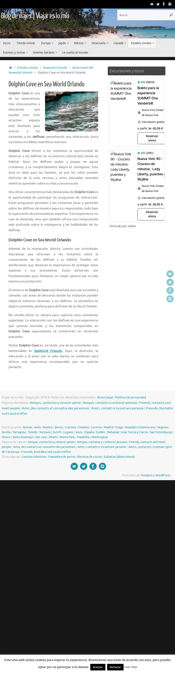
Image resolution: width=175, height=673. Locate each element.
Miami (53, 437)
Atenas (27, 427)
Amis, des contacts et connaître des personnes (55, 408)
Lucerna (96, 427)
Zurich (57, 432)
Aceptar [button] (98, 667)
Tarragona (19, 432)
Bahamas (113, 432)
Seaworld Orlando (55, 68)
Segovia (162, 427)
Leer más (130, 667)
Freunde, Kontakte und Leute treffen (46, 452)
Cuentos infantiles (33, 457)
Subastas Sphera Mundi (119, 457)
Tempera (146, 475)
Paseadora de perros (61, 457)
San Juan (41, 437)
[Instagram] (170, 4)
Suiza (78, 432)
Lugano (68, 432)
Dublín (100, 432)
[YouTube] (152, 4)
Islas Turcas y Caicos (134, 432)
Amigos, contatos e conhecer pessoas (110, 403)
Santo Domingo (23, 437)
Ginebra (83, 427)
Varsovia (45, 432)
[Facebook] (164, 4)
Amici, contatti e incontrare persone (117, 408)
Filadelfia (83, 437)
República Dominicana (140, 427)
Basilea (47, 427)
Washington (100, 437)
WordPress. (163, 475)
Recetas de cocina (89, 457)
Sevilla (6, 432)
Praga (119, 427)
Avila (37, 427)
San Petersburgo (161, 432)
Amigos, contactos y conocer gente (55, 403)
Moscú (6, 437)
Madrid (108, 427)
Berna (59, 427)
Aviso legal (105, 397)
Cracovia (70, 427)
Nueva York (67, 437)
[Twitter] (158, 4)
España (89, 432)
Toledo (32, 432)
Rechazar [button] (115, 667)
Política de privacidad (130, 397)
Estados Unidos (27, 68)
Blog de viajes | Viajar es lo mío (35, 16)
